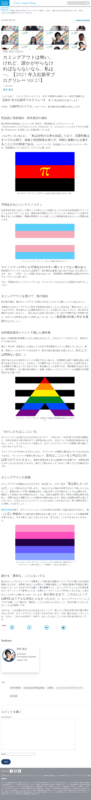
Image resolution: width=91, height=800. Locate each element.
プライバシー (71, 775)
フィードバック (14, 775)
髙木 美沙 (8, 90)
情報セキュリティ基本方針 (58, 775)
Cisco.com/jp (5, 7)
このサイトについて (26, 775)
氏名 (3, 754)
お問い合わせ (5, 775)
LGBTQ (50, 688)
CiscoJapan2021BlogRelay (34, 688)
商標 (89, 775)
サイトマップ (37, 775)
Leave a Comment (83, 20)
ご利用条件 (45, 775)
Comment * (6, 717)
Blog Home (5, 10)
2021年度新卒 (15, 688)
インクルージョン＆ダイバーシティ (69, 688)
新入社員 (13, 696)
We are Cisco (21, 10)
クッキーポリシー (81, 775)
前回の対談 (6, 510)
